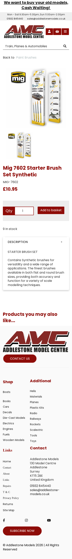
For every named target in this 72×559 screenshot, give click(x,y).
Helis (33, 391)
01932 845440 (15, 18)
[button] (36, 242)
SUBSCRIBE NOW (22, 531)
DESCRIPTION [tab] (18, 242)
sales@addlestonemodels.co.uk (46, 18)
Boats (6, 392)
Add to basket (51, 210)
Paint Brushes (26, 57)
